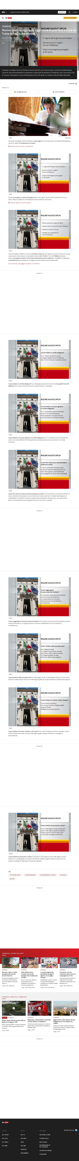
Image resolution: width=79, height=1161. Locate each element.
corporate (43, 1154)
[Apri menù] (2, 18)
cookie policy (44, 1138)
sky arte (5, 1145)
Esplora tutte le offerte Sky (20, 12)
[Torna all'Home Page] (8, 18)
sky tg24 (5, 1138)
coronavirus (30, 875)
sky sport (5, 1134)
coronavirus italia (48, 875)
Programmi (24, 1153)
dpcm (12, 879)
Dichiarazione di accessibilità (45, 1146)
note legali (43, 1142)
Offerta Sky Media (45, 1150)
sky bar (23, 1145)
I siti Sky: (4, 1130)
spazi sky (24, 1149)
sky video (5, 1142)
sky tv (23, 1134)
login (75, 12)
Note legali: (43, 1130)
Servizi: (23, 1130)
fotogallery (15, 875)
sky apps (24, 1138)
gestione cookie (45, 1134)
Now (22, 1142)
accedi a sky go (69, 1130)
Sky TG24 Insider (70, 18)
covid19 (63, 875)
